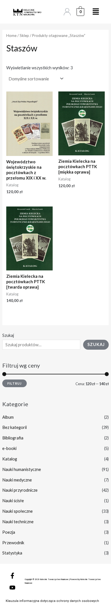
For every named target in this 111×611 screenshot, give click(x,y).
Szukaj (8, 335)
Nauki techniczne (18, 521)
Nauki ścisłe (13, 500)
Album (8, 417)
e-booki (9, 448)
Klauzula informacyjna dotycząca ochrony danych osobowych (52, 601)
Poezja (8, 532)
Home (11, 35)
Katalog (9, 458)
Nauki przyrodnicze (20, 490)
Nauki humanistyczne (21, 469)
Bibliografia (12, 437)
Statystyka (12, 552)
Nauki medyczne (17, 479)
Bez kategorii (14, 427)
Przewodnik (13, 542)
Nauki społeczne (17, 511)
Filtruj (14, 383)
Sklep (24, 35)
